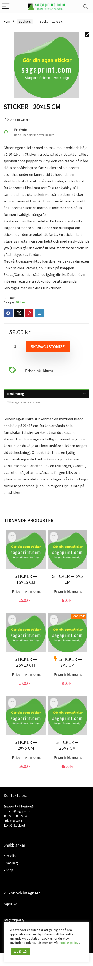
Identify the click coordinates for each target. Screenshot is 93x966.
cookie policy (69, 942)
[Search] (85, 6)
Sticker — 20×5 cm (26, 745)
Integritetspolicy (14, 920)
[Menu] (5, 6)
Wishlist (11, 856)
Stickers (25, 21)
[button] (87, 34)
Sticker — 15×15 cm (26, 579)
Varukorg (12, 863)
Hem (7, 21)
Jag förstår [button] (20, 952)
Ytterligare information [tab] (23, 402)
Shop (9, 870)
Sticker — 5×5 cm (67, 579)
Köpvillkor (10, 904)
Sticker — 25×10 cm (26, 662)
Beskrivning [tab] (15, 394)
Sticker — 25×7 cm (67, 745)
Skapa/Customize (48, 346)
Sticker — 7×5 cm (70, 662)
